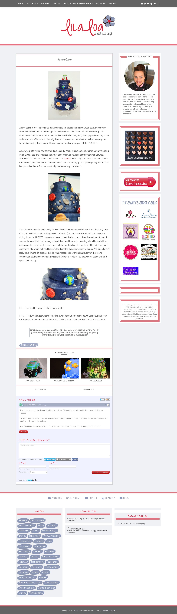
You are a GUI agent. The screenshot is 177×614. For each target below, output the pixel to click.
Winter (22, 593)
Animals (23, 520)
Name (22, 463)
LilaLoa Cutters (50, 557)
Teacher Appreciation (30, 583)
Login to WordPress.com (63, 459)
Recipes (45, 3)
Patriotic (37, 567)
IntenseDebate (32, 480)
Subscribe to (24, 472)
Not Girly (23, 567)
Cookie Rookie (49, 531)
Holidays (49, 552)
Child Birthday (29, 345)
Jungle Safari (96, 381)
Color (56, 3)
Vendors (101, 3)
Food (49, 541)
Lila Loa (75, 611)
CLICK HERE (121, 524)
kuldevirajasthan (31, 404)
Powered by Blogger (77, 529)
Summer (42, 578)
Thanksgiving (51, 583)
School (45, 572)
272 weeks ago (42, 405)
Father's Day (25, 541)
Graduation (40, 546)
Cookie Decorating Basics (78, 3)
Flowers (39, 541)
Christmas (24, 531)
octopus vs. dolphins (64, 381)
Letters (35, 557)
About (112, 3)
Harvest (37, 552)
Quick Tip (23, 572)
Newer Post (88, 390)
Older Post (41, 390)
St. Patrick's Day (27, 578)
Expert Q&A (34, 536)
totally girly (36, 593)
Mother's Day (37, 562)
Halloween (24, 552)
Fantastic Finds (52, 536)
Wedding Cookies (46, 588)
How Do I (23, 557)
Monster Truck (33, 381)
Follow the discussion (108, 399)
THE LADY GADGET (109, 611)
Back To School (26, 526)
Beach (41, 526)
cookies (67, 158)
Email (53, 463)
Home (20, 3)
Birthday (52, 526)
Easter (22, 536)
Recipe (35, 572)
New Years (52, 562)
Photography (52, 567)
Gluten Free (25, 546)
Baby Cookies (37, 520)
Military (23, 562)
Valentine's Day (26, 588)
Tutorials (32, 3)
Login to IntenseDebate (50, 459)
